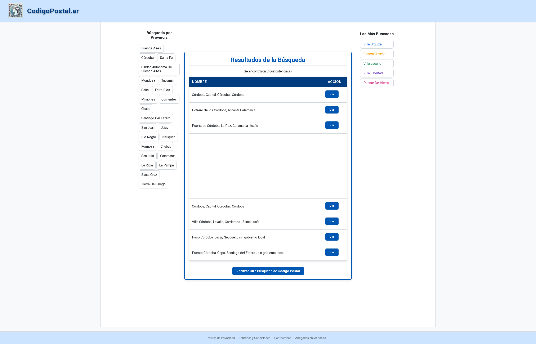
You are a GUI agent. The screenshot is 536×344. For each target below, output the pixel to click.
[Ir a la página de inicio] (15, 11)
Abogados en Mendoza (310, 338)
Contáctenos (282, 338)
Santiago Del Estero (155, 118)
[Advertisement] (268, 37)
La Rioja (147, 165)
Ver (332, 94)
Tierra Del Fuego (153, 184)
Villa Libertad (373, 73)
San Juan (148, 128)
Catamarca (167, 156)
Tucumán (167, 80)
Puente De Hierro (376, 83)
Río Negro (148, 137)
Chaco (145, 109)
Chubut (166, 146)
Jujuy (164, 128)
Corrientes (169, 99)
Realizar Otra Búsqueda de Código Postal (268, 271)
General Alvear (374, 54)
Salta (145, 90)
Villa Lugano (372, 64)
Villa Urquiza (372, 44)
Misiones (148, 99)
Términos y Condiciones (254, 338)
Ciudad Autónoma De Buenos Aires (156, 69)
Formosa (147, 146)
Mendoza (148, 80)
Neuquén (168, 137)
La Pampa (166, 165)
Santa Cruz (149, 175)
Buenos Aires (151, 48)
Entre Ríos (162, 90)
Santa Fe (166, 58)
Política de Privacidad (221, 338)
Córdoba (147, 58)
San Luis (147, 156)
